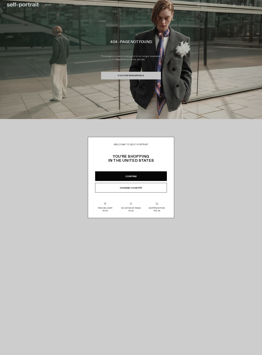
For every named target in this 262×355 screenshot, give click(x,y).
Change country (131, 187)
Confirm (131, 176)
